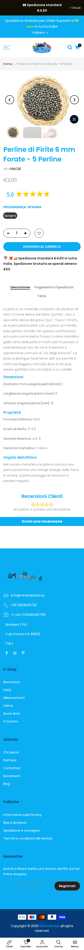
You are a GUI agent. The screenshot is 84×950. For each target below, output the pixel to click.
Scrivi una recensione (42, 521)
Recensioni (11, 682)
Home (7, 64)
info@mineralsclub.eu (28, 595)
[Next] (74, 99)
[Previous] (9, 99)
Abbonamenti (14, 698)
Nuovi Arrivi (11, 713)
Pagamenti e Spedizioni (53, 287)
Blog (6, 784)
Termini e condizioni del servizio (28, 838)
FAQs (42, 296)
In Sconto (10, 721)
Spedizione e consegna (21, 830)
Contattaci (12, 768)
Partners (9, 760)
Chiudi (10, 8)
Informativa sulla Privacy (22, 815)
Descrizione (20, 287)
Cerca (8, 705)
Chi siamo (11, 752)
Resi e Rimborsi (14, 822)
